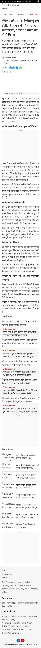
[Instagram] (22, 640)
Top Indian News (15, 1)
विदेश (14, 603)
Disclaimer (32, 616)
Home (4, 14)
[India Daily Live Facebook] (16, 67)
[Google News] (10, 67)
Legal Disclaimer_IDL (11, 633)
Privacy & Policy (9, 626)
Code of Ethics (18, 629)
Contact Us (30, 629)
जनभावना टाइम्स (5, 1)
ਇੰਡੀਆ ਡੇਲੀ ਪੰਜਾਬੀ (26, 1)
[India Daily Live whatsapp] (20, 67)
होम (3, 603)
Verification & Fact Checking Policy (17, 623)
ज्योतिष (9, 606)
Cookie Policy (23, 626)
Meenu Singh (11, 57)
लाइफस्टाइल (29, 603)
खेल (36, 603)
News (11, 14)
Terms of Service (19, 616)
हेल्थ (3, 606)
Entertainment (21, 14)
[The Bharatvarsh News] (11, 6)
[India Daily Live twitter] (13, 67)
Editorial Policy (8, 619)
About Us (6, 616)
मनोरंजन (21, 603)
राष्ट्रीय (9, 603)
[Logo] (20, 574)
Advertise (6, 629)
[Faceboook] (18, 640)
